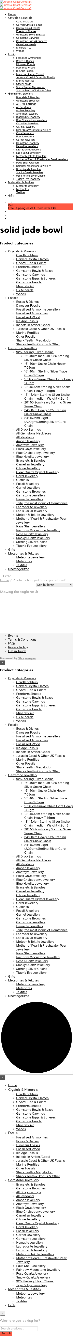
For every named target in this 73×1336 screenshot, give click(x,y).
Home (12, 14)
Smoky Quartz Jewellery (29, 172)
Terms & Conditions (22, 639)
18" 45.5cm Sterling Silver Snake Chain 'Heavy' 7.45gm (47, 388)
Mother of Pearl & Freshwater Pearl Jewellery (42, 159)
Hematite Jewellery (27, 146)
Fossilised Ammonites (28, 57)
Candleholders (24, 21)
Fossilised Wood (25, 67)
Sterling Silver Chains (31, 542)
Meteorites (22, 189)
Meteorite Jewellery (27, 185)
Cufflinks (22, 480)
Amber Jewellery (25, 110)
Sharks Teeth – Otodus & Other (33, 90)
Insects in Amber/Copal (30, 74)
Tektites (20, 192)
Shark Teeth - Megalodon (34, 340)
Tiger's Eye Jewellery (31, 545)
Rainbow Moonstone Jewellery (33, 165)
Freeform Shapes (26, 31)
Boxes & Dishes (25, 61)
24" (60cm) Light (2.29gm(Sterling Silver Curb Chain (45, 421)
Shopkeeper (27, 658)
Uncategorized (18, 569)
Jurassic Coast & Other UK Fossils (35, 77)
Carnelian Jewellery (27, 123)
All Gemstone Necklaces (33, 433)
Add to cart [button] (28, 616)
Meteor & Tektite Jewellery (31, 156)
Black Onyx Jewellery (28, 116)
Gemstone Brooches (28, 100)
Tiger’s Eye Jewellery (28, 178)
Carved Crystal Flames (29, 24)
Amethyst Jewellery (27, 113)
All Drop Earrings (26, 103)
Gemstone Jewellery (20, 94)
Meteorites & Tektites (21, 182)
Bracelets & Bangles (28, 97)
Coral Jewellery (25, 133)
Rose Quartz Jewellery (28, 169)
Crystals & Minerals (20, 18)
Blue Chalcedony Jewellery (31, 120)
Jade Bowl (19, 608)
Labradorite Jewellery (28, 149)
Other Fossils (23, 83)
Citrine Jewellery (25, 126)
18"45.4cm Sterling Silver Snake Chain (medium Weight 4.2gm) (47, 396)
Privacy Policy (18, 647)
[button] (10, 201)
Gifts (11, 195)
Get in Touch (17, 651)
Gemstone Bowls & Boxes (30, 34)
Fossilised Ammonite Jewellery (38, 309)
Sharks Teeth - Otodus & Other (38, 344)
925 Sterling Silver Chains (30, 175)
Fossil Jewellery (25, 136)
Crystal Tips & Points (28, 28)
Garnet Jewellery (25, 139)
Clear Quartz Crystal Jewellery (33, 130)
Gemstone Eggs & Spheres (31, 41)
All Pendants (23, 107)
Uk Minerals (24, 290)
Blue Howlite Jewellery (32, 456)
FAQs (11, 643)
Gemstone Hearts (26, 44)
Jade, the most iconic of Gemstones (42, 503)
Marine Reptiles (25, 80)
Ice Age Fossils (24, 70)
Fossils (11, 54)
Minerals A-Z (23, 47)
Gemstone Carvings (27, 37)
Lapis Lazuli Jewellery (28, 152)
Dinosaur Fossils (25, 64)
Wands (20, 50)
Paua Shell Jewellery (27, 162)
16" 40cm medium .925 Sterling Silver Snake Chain (46, 357)
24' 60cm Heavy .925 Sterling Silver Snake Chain (45, 412)
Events (13, 635)
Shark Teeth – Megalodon (30, 87)
